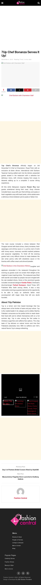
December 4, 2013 (7, 59)
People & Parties (17, 540)
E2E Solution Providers (25, 579)
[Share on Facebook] (11, 90)
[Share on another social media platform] (36, 90)
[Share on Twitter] (20, 90)
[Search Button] (39, 3)
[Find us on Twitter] (28, 573)
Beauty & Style (17, 537)
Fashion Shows (9, 562)
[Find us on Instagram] (23, 573)
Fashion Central (20, 498)
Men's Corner (9, 569)
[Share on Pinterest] (28, 90)
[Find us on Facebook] (18, 573)
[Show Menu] (2, 3)
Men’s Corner (16, 545)
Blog (13, 548)
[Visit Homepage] (20, 3)
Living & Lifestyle (17, 543)
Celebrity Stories (10, 558)
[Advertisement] (20, 28)
